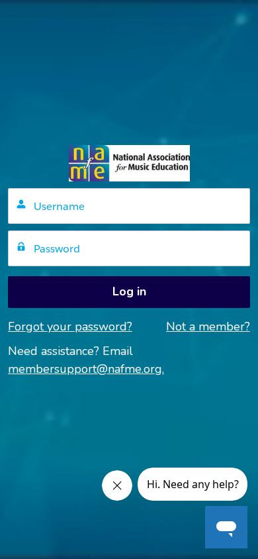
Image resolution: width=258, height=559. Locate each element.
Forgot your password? (70, 326)
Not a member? (208, 326)
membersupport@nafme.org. (86, 369)
